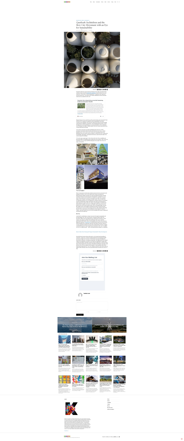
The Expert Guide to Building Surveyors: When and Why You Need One (64, 408)
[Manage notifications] (182, 439)
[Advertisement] (92, 11)
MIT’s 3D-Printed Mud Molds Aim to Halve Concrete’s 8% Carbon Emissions (92, 408)
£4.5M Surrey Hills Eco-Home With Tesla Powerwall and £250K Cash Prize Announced (119, 387)
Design (83, 20)
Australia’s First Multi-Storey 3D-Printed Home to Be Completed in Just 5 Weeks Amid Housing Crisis (78, 408)
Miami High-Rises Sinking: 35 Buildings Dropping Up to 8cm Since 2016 (105, 408)
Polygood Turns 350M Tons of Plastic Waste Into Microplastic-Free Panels (78, 427)
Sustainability (86, 20)
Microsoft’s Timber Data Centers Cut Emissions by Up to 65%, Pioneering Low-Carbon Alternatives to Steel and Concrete (92, 427)
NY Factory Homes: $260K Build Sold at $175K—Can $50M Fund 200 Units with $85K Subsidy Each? (105, 388)
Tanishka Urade (85, 30)
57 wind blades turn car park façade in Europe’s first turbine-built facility (78, 387)
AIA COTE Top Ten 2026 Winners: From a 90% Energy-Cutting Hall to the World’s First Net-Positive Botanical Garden (64, 388)
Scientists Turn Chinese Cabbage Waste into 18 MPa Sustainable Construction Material (63, 428)
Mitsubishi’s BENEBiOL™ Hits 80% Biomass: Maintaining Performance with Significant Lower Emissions (119, 428)
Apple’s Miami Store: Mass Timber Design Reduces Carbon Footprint (119, 408)
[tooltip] (97, 89)
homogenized (88, 222)
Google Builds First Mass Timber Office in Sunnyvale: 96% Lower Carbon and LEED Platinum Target (106, 427)
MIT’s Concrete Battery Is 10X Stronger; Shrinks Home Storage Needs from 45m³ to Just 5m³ (91, 388)
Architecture (78, 20)
